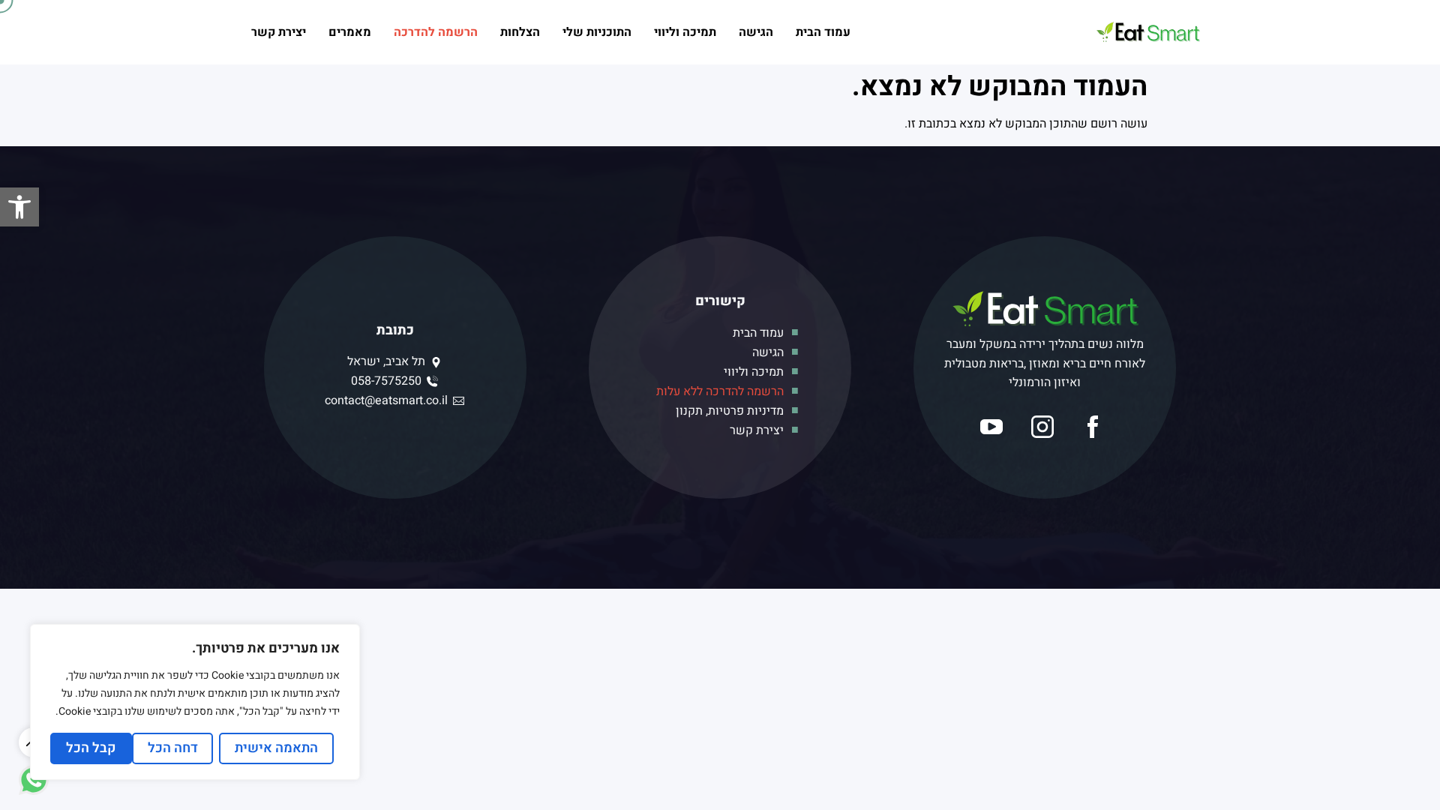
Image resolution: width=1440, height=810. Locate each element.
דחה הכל (173, 748)
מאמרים (349, 32)
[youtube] (994, 427)
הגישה (756, 32)
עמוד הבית (823, 32)
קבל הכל (91, 748)
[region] (195, 702)
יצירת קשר (278, 32)
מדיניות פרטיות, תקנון (730, 411)
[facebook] (1095, 427)
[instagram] (1045, 427)
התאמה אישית (276, 748)
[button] (19, 207)
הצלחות (520, 32)
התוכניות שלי (597, 32)
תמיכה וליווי (685, 32)
